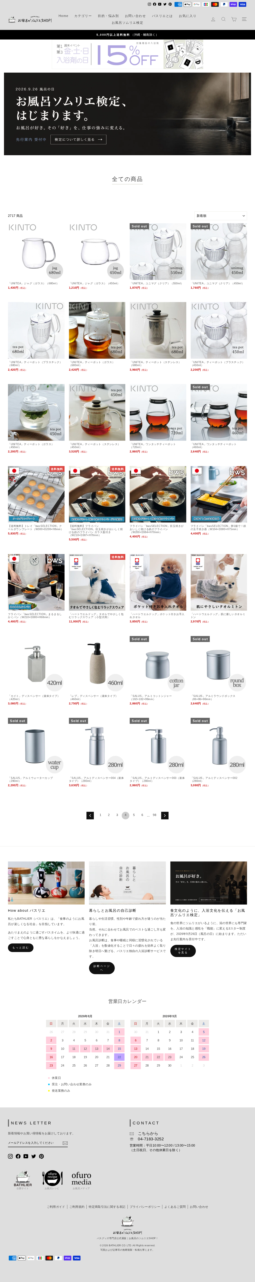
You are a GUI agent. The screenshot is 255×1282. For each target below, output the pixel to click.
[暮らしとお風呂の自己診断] (127, 883)
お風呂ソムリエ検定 (127, 22)
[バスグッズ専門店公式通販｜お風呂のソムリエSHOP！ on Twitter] (33, 1156)
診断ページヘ (101, 968)
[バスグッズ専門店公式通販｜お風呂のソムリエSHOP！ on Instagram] (10, 1156)
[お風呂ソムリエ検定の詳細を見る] (127, 114)
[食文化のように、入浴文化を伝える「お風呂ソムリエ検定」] (208, 883)
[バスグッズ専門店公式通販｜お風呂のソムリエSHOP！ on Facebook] (18, 1156)
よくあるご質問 (175, 1206)
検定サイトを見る (183, 950)
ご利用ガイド (56, 1206)
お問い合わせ (135, 16)
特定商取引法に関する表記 (107, 1206)
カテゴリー (83, 16)
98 (154, 815)
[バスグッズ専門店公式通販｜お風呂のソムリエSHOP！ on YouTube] (26, 1156)
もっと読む (20, 947)
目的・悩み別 (108, 16)
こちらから (146, 1133)
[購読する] (65, 1143)
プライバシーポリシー (145, 1206)
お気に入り (187, 16)
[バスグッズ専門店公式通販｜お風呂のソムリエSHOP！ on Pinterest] (41, 1156)
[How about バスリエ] (46, 883)
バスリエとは (162, 16)
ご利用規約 (77, 1206)
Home (63, 16)
